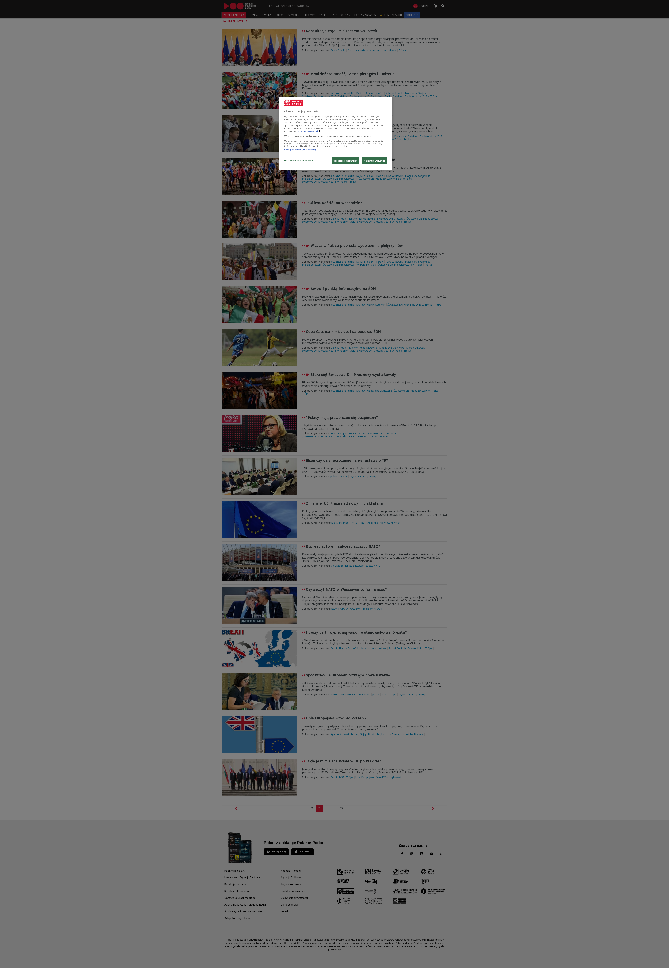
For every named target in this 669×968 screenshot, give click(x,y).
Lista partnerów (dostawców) (300, 149)
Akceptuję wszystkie (374, 160)
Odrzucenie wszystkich (345, 160)
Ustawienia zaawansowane (298, 160)
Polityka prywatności (309, 131)
